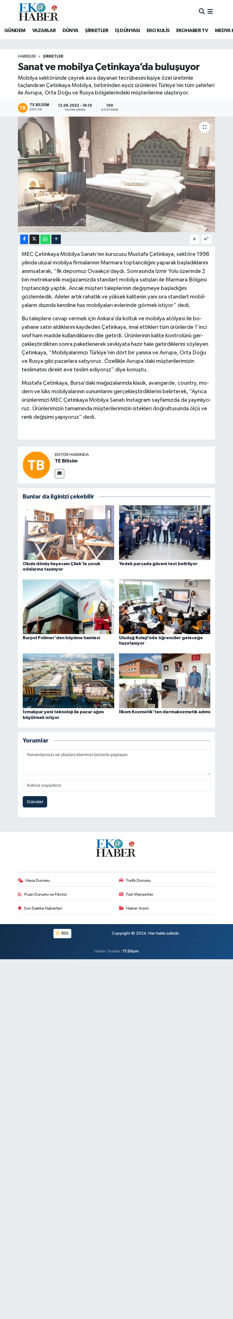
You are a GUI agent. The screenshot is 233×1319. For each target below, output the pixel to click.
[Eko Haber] (39, 11)
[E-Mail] (59, 473)
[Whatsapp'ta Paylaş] (45, 239)
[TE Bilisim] (36, 464)
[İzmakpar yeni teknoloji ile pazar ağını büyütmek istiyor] (68, 680)
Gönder (35, 802)
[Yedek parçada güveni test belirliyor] (165, 532)
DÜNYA (70, 30)
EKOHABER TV (192, 30)
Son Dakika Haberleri (43, 908)
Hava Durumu (38, 880)
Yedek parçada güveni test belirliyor (158, 563)
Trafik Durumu (138, 880)
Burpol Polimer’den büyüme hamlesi (61, 638)
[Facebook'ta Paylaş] (24, 239)
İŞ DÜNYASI (127, 30)
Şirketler (53, 56)
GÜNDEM (14, 30)
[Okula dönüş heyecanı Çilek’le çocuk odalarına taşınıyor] (68, 532)
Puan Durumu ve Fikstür (45, 894)
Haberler (27, 56)
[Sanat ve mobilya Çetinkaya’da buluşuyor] (116, 174)
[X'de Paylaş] (34, 239)
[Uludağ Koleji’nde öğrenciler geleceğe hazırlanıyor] (165, 606)
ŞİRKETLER (97, 30)
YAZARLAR (44, 30)
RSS (64, 933)
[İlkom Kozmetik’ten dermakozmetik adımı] (165, 680)
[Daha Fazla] (56, 239)
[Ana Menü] (210, 11)
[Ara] (202, 11)
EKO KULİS (158, 30)
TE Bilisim (66, 461)
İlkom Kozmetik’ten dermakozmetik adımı (164, 712)
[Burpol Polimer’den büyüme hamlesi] (68, 606)
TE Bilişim (130, 951)
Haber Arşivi (137, 908)
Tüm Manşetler (139, 894)
